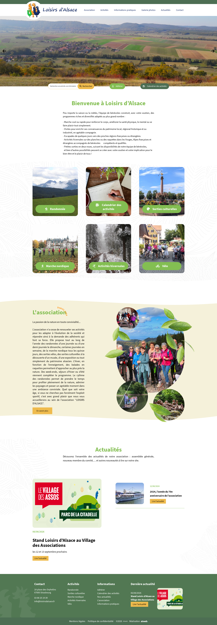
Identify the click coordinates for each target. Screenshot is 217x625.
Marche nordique (76, 596)
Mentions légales (77, 621)
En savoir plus (42, 410)
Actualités (165, 10)
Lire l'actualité (40, 558)
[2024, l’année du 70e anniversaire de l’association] (130, 493)
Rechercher (87, 86)
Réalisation (134, 621)
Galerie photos (148, 10)
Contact (179, 10)
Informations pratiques (125, 10)
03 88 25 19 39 (41, 597)
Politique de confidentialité (100, 621)
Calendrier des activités (157, 86)
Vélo (70, 603)
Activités (104, 10)
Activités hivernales (77, 600)
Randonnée (73, 589)
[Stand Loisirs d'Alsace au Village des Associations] (170, 598)
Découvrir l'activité (55, 204)
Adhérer (119, 86)
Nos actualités (104, 596)
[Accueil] (56, 10)
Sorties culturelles (76, 593)
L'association (103, 600)
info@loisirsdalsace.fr (44, 601)
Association (89, 10)
